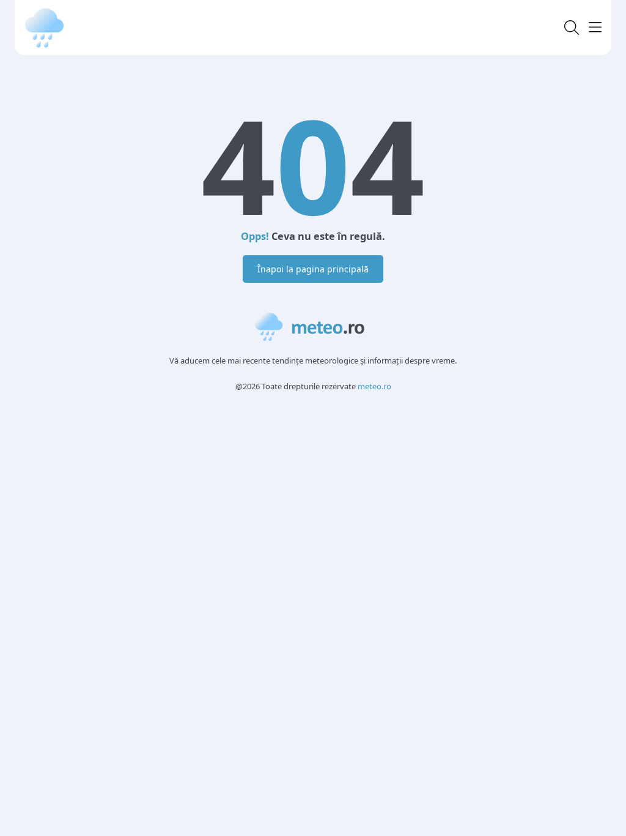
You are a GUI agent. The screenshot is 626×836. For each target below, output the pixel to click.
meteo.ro (374, 386)
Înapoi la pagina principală (313, 269)
